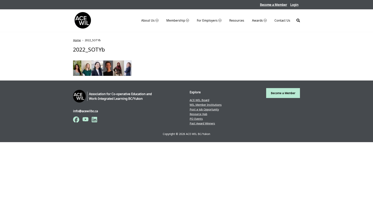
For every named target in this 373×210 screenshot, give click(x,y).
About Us (148, 20)
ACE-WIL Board (199, 100)
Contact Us (282, 20)
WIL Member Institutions (206, 105)
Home (77, 40)
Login (294, 5)
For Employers (207, 20)
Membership (175, 20)
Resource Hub (198, 114)
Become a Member (273, 5)
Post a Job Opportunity (204, 109)
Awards (257, 20)
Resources (236, 20)
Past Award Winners (202, 123)
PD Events (196, 119)
